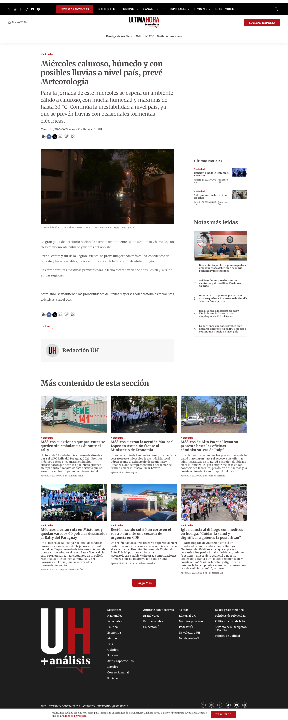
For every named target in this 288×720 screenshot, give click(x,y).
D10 (164, 9)
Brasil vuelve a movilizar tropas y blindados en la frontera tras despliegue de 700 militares (219, 314)
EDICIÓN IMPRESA (262, 22)
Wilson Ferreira (217, 475)
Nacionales (47, 54)
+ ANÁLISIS (150, 9)
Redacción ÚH (80, 350)
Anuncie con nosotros (158, 609)
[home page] (144, 22)
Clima (46, 326)
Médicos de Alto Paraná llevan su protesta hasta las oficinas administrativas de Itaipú (209, 446)
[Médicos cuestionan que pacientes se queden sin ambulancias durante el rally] (74, 414)
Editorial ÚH (145, 36)
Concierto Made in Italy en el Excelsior (211, 174)
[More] (138, 9)
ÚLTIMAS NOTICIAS (74, 9)
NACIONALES (107, 9)
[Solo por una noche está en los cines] (239, 194)
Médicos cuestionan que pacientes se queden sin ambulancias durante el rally (73, 446)
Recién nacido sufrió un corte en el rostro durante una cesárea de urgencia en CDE (141, 533)
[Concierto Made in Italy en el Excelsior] (239, 172)
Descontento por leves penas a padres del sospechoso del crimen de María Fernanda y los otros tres (222, 268)
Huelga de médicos (119, 36)
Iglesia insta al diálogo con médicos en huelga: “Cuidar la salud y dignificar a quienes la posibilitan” (212, 533)
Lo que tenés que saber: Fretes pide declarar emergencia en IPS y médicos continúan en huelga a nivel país (222, 329)
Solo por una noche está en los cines (210, 196)
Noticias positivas (169, 36)
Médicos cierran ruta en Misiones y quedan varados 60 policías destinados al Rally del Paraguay (74, 533)
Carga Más (144, 583)
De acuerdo (223, 714)
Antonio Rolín (76, 475)
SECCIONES (127, 9)
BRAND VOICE (224, 9)
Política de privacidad (73, 716)
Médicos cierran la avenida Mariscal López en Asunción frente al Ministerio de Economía (142, 446)
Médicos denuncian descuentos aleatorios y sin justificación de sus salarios (220, 283)
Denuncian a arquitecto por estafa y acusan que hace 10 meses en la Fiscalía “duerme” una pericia (223, 298)
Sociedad (199, 169)
